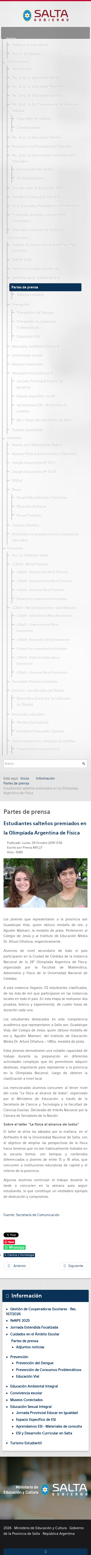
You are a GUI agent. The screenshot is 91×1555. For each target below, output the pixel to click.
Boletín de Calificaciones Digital (36, 445)
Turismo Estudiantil (26, 430)
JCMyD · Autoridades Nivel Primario (42, 572)
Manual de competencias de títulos (41, 599)
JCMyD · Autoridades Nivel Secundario (44, 616)
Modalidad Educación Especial (35, 197)
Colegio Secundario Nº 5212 (33, 463)
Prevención (20, 305)
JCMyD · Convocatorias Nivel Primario (43, 581)
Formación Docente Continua (34, 682)
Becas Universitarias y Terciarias (41, 498)
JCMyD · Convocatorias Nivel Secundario (37, 628)
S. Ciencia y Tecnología (19, 1255)
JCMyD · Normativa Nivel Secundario (43, 640)
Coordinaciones (28, 128)
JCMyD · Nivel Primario (29, 565)
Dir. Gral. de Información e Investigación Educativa (43, 159)
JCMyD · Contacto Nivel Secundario (41, 673)
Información (17, 238)
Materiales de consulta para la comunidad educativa (44, 538)
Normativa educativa (28, 715)
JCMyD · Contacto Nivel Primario (39, 590)
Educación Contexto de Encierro (36, 230)
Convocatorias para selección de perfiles (43, 741)
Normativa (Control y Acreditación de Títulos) (43, 702)
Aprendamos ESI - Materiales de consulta (41, 409)
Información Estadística (34, 170)
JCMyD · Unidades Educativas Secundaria (37, 661)
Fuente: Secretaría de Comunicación (32, 1215)
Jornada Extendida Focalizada (35, 269)
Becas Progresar (28, 516)
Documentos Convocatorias (37, 749)
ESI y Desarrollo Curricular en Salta (43, 420)
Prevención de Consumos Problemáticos (36, 325)
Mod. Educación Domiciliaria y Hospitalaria (45, 206)
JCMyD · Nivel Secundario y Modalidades (43, 608)
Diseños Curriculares (32, 723)
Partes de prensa (24, 287)
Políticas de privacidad (29, 45)
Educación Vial (27, 337)
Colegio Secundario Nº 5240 (33, 472)
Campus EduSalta (25, 526)
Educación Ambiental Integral (35, 347)
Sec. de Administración (29, 556)
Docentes (15, 549)
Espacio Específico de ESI (35, 396)
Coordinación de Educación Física (37, 189)
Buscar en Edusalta (26, 54)
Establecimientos (29, 179)
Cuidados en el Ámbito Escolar (35, 278)
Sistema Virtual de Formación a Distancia (43, 454)
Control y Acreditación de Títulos (37, 691)
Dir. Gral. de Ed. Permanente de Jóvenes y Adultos (44, 108)
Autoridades (21, 69)
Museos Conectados (26, 365)
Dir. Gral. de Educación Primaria (36, 87)
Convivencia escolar (26, 356)
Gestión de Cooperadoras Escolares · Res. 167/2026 (43, 248)
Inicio (11, 38)
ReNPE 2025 (21, 260)
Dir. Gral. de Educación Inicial (34, 78)
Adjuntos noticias (29, 295)
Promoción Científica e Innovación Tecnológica (38, 218)
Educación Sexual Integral (31, 373)
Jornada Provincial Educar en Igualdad (39, 385)
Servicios (14, 438)
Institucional (17, 62)
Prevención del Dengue (34, 313)
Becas (15, 490)
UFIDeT (16, 481)
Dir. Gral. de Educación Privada (35, 138)
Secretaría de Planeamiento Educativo (41, 147)
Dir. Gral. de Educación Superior (36, 96)
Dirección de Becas (31, 507)
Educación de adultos (33, 119)
